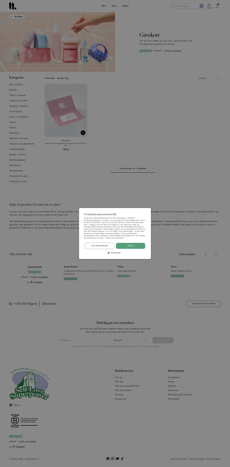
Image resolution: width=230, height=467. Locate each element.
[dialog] (115, 233)
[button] (115, 252)
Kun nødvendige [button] (99, 246)
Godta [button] (130, 246)
